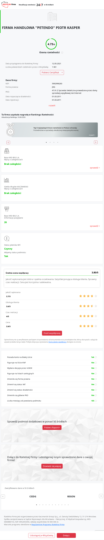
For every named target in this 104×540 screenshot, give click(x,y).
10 (65, 505)
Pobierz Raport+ (52, 427)
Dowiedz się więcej (52, 466)
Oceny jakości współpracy (57, 342)
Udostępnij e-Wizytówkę (41, 535)
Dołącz (66, 535)
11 (68, 505)
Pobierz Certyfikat (50, 72)
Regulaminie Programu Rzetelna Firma (47, 524)
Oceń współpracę (52, 333)
